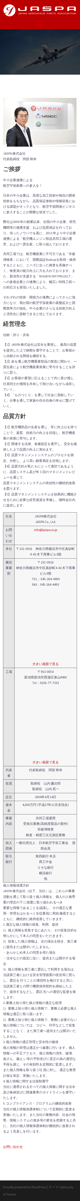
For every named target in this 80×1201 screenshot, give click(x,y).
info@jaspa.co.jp (45, 530)
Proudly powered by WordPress (24, 1187)
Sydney (64, 1187)
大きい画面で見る (45, 664)
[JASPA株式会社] (40, 10)
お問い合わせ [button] (13, 1147)
